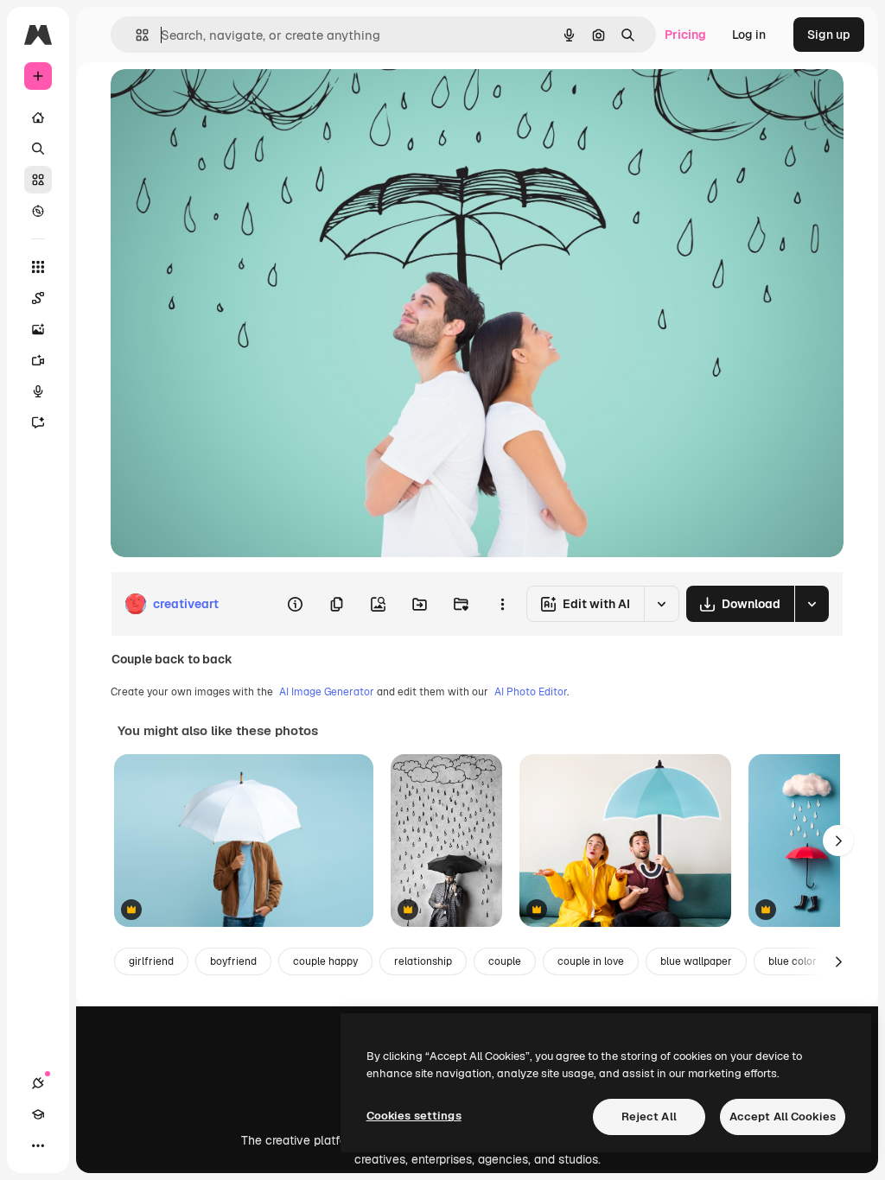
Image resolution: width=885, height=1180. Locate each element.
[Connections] (38, 1083)
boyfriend (233, 961)
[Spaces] (38, 298)
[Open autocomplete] (135, 35)
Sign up (828, 34)
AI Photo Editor (530, 692)
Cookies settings (414, 1115)
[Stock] (38, 179)
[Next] (838, 840)
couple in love (590, 961)
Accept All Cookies (782, 1116)
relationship (423, 961)
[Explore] (38, 211)
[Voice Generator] (38, 391)
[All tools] (38, 267)
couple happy (325, 961)
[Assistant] (38, 422)
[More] (38, 1145)
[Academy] (38, 1114)
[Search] (38, 148)
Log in (749, 34)
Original (221, 101)
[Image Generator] (38, 329)
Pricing (685, 34)
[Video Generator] (38, 360)
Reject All (649, 1116)
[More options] (502, 604)
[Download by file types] (811, 604)
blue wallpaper (696, 961)
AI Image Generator (326, 692)
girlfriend (151, 961)
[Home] (38, 117)
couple (504, 961)
